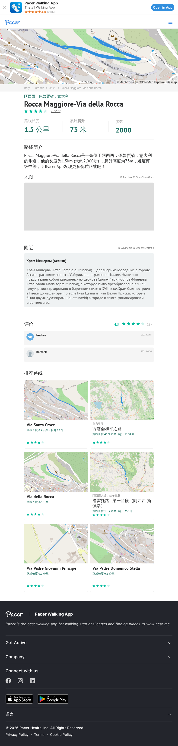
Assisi (52, 88)
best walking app (43, 624)
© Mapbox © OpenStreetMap (137, 177)
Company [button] (15, 656)
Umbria (39, 88)
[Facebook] (8, 681)
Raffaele (41, 352)
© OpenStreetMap (142, 82)
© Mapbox (123, 82)
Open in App (162, 7)
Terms (39, 735)
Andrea (41, 335)
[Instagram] (20, 681)
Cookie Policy (61, 735)
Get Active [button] (16, 642)
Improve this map (165, 82)
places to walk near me (149, 624)
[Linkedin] (32, 681)
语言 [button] (10, 714)
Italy (27, 88)
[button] (4, 7)
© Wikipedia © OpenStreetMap (136, 248)
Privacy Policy (17, 735)
